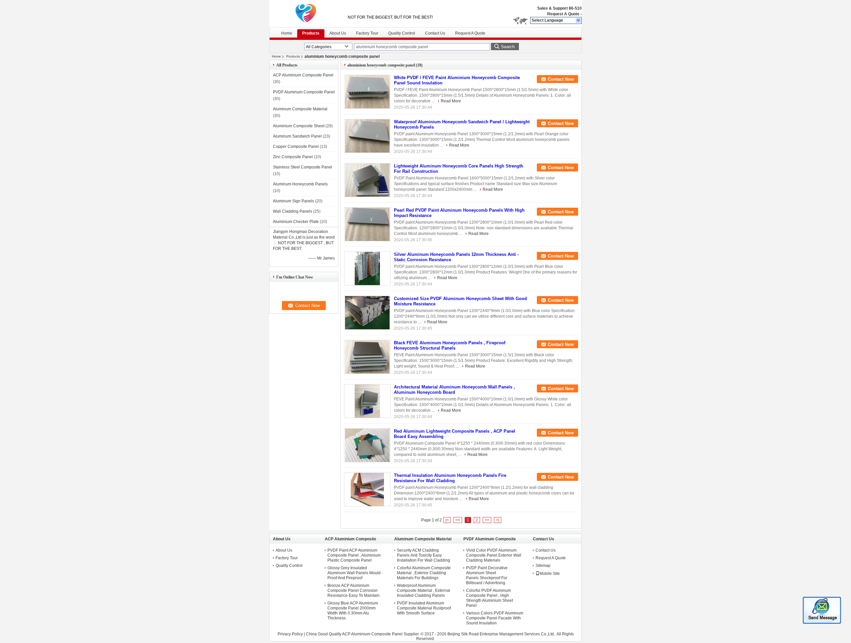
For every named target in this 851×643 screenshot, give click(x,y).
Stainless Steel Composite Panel (302, 167)
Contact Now (561, 79)
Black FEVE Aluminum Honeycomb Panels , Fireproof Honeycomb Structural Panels (449, 345)
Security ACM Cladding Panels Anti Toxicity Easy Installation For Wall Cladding (423, 555)
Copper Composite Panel (296, 146)
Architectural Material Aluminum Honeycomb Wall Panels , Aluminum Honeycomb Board (454, 389)
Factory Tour (367, 33)
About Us (337, 33)
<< (457, 520)
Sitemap (543, 565)
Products (310, 33)
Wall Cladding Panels (292, 211)
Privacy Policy (290, 634)
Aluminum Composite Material (300, 109)
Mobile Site (550, 573)
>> (487, 520)
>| (497, 520)
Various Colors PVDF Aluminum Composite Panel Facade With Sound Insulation (494, 618)
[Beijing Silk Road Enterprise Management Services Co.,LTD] (578, 21)
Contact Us (435, 33)
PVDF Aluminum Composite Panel (304, 92)
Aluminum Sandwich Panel (297, 136)
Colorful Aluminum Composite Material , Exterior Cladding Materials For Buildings (424, 573)
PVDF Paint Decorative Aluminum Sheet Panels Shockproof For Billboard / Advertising (487, 575)
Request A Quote (563, 14)
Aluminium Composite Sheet (298, 126)
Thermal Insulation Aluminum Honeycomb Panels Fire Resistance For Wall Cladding (450, 478)
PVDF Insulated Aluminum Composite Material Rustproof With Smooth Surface (424, 608)
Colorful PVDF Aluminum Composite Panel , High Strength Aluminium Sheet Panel (489, 598)
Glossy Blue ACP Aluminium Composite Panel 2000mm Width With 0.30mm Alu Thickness (352, 610)
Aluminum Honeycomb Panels (300, 184)
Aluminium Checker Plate (296, 221)
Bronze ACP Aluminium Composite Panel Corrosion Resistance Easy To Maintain (353, 590)
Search (508, 46)
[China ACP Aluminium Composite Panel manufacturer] (305, 13)
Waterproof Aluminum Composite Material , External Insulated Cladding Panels (423, 590)
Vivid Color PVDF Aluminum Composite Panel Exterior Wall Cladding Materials (493, 555)
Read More (451, 101)
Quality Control (401, 33)
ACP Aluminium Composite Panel (303, 75)
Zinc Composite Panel (293, 157)
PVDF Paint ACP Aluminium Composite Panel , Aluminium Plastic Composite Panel (354, 555)
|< (447, 520)
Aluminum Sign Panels (293, 201)
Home (286, 33)
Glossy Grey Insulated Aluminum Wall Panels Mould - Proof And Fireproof (355, 573)
